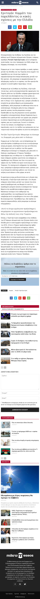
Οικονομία (4, 318)
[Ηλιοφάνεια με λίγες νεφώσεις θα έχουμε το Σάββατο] (20, 479)
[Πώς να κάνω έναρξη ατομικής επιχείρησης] (5, 442)
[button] (37, 2)
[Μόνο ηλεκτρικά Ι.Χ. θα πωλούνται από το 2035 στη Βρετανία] (5, 352)
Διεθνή (14, 9)
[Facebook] (15, 584)
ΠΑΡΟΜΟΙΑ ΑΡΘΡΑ (7, 306)
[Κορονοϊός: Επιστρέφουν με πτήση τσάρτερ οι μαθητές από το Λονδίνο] (5, 540)
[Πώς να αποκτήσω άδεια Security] (5, 425)
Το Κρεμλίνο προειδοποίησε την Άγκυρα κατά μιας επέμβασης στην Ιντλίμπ (24, 325)
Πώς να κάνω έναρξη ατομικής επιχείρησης (25, 440)
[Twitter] (25, 584)
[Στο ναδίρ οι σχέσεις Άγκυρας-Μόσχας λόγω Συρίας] (5, 360)
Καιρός (3, 492)
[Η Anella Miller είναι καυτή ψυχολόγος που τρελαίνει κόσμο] (5, 522)
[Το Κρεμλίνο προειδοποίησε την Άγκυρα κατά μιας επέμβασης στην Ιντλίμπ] (5, 325)
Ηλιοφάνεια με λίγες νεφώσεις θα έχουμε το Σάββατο (17, 496)
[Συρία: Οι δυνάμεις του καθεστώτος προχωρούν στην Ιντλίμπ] (5, 343)
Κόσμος (4, 327)
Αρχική (2, 6)
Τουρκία (11, 290)
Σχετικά (16, 593)
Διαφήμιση (23, 593)
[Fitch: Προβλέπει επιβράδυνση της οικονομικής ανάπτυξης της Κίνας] (5, 334)
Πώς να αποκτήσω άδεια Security (22, 422)
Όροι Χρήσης (9, 593)
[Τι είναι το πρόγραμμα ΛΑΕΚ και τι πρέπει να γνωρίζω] (5, 434)
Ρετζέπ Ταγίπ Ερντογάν (21, 290)
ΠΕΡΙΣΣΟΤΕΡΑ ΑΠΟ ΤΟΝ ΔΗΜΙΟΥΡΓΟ (13, 309)
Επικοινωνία (31, 593)
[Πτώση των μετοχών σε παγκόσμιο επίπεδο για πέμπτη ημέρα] (5, 316)
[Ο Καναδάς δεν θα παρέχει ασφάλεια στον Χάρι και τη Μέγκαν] (5, 531)
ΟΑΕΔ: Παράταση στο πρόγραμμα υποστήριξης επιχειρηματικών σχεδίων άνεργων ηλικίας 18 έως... (24, 512)
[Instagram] (20, 584)
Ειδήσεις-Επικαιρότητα (6, 9)
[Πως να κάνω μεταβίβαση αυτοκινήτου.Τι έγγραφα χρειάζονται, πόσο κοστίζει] (5, 451)
